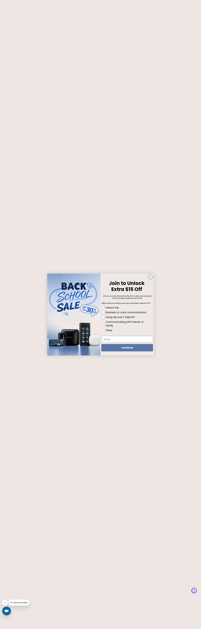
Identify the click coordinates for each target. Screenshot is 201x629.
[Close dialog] (150, 277)
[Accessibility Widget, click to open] (194, 590)
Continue (127, 347)
